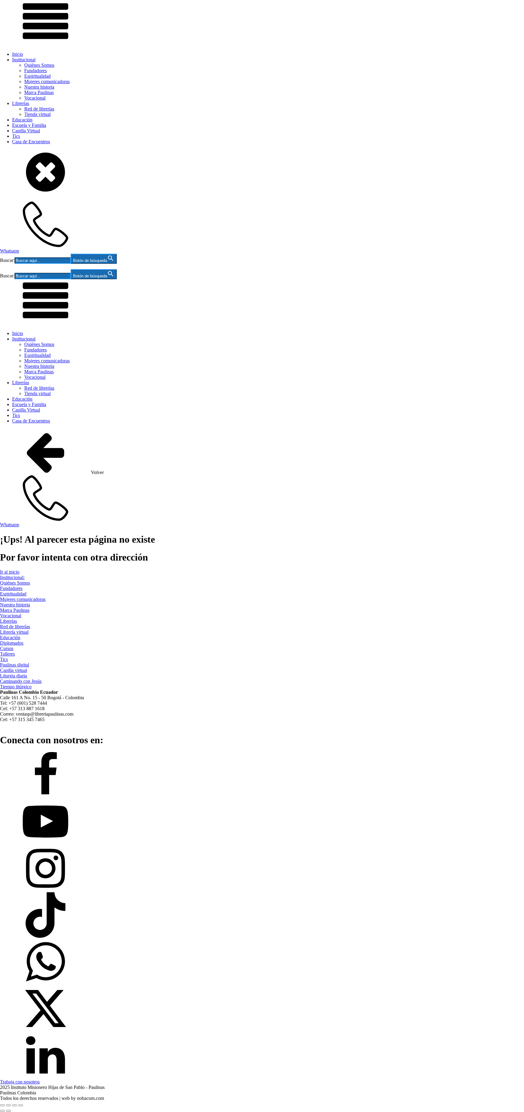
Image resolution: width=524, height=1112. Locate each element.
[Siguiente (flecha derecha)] (8, 1111)
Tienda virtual (37, 114)
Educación (22, 119)
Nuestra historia (39, 87)
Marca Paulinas (39, 92)
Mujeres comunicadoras (47, 81)
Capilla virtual (13, 670)
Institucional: (12, 577)
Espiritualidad (37, 76)
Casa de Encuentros (31, 141)
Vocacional (34, 97)
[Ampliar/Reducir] (2, 1105)
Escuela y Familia (29, 125)
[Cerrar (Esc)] (20, 1105)
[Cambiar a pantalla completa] (8, 1105)
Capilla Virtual (26, 130)
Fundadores (35, 70)
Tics (16, 136)
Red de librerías (39, 108)
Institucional (23, 59)
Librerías (20, 103)
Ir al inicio (9, 572)
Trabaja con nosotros (20, 1081)
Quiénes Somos (39, 65)
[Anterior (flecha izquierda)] (2, 1111)
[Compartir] (14, 1105)
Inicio (17, 54)
